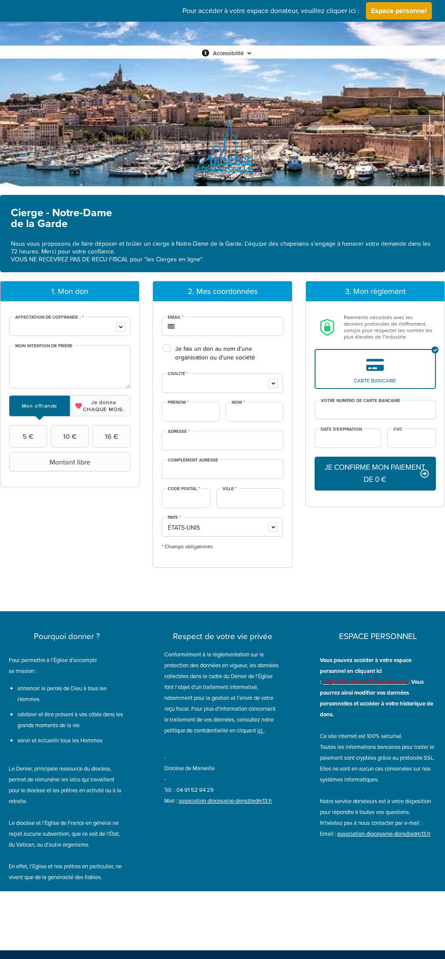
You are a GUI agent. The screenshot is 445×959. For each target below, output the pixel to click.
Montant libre (70, 462)
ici (259, 730)
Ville (229, 488)
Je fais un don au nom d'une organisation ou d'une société (215, 353)
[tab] (39, 405)
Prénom (178, 402)
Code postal (184, 488)
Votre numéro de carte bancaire (360, 400)
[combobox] (69, 326)
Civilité (178, 373)
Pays (174, 517)
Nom (238, 402)
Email (176, 317)
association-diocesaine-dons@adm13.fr (225, 801)
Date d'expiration (341, 429)
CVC (397, 429)
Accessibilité (228, 53)
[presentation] (40, 405)
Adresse (179, 431)
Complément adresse (193, 460)
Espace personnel (399, 11)
